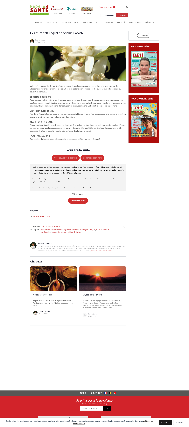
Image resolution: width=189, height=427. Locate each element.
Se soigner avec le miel (42, 295)
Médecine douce (70, 23)
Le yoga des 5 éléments (92, 295)
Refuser (179, 422)
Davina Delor (92, 314)
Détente (149, 23)
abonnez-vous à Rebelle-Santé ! (102, 251)
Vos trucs (52, 23)
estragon (92, 230)
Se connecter (109, 15)
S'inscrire (122, 15)
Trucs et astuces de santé (50, 226)
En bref (39, 23)
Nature (109, 23)
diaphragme (84, 230)
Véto (98, 23)
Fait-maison (135, 23)
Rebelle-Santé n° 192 (41, 216)
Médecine (87, 23)
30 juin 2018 (92, 316)
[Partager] (123, 227)
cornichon (75, 230)
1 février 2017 (40, 42)
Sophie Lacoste (40, 40)
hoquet (53, 232)
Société (121, 23)
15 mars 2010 (43, 314)
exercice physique (102, 230)
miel (58, 232)
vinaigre (78, 232)
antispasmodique (57, 230)
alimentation (45, 230)
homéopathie (45, 232)
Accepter (165, 422)
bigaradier (67, 230)
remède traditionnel (68, 232)
